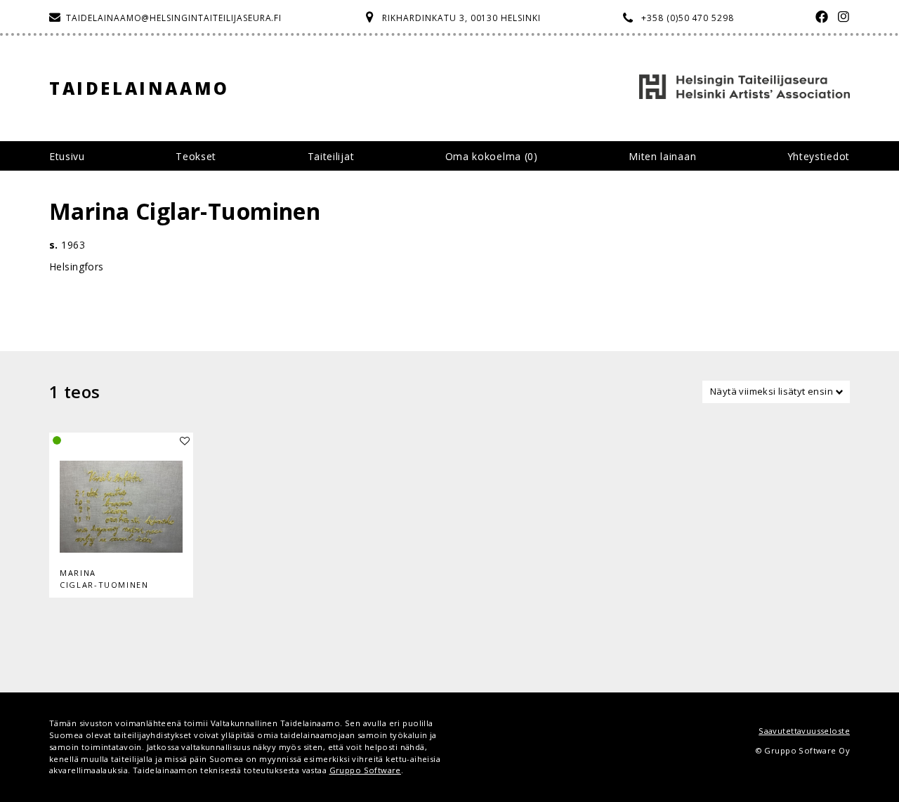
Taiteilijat (331, 156)
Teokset (196, 156)
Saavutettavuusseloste (804, 730)
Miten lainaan (662, 156)
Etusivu (67, 156)
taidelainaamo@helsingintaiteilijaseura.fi (174, 18)
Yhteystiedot (818, 156)
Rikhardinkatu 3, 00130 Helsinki (461, 18)
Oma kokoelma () (491, 156)
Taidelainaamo (139, 88)
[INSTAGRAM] (840, 18)
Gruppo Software (365, 770)
